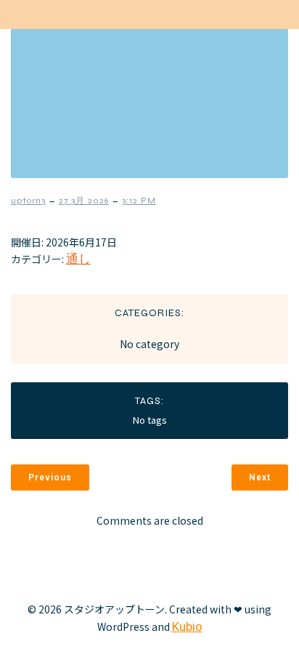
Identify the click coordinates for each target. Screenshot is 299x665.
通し (78, 258)
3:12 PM (139, 201)
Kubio (187, 626)
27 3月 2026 (84, 201)
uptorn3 (28, 201)
